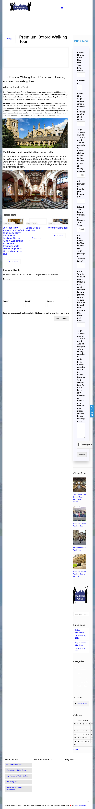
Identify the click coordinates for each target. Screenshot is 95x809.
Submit (82, 455)
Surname (81, 82)
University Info (12, 782)
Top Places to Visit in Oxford (17, 776)
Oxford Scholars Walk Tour (34, 229)
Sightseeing (82, 678)
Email (28, 301)
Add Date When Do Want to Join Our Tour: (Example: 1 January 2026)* (81, 248)
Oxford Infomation (81, 668)
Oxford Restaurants (14, 764)
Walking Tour (82, 686)
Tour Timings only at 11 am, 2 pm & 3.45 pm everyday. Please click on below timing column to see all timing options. (81, 150)
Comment (7, 279)
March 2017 (82, 703)
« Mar (75, 750)
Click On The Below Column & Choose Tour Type (81, 216)
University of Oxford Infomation (14, 788)
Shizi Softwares (80, 805)
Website (50, 301)
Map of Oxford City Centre (16, 770)
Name (6, 301)
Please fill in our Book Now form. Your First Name (81, 61)
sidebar (80, 674)
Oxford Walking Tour (58, 228)
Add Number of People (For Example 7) (81, 189)
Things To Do (82, 682)
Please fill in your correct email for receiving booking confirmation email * (81, 107)
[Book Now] (76, 405)
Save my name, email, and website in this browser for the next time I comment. (36, 313)
